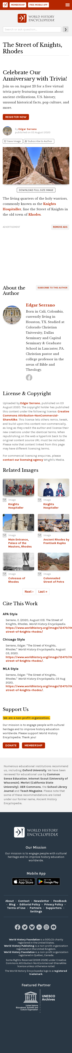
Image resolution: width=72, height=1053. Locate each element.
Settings (36, 911)
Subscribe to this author (52, 287)
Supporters (54, 908)
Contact (24, 901)
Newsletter (41, 901)
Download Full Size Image (36, 190)
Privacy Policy (53, 904)
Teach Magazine (31, 791)
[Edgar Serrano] (29, 377)
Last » (42, 591)
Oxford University (34, 770)
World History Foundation (24, 939)
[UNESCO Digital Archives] (36, 1000)
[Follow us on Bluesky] (32, 929)
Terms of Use (16, 908)
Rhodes (34, 214)
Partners (36, 908)
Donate (11, 745)
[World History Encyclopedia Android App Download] (48, 882)
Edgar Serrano (27, 129)
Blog (12, 904)
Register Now (15, 117)
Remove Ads (60, 227)
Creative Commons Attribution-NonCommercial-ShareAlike (36, 415)
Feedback (60, 901)
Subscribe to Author (38, 141)
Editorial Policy (30, 904)
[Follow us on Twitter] (25, 929)
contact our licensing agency (23, 459)
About (9, 901)
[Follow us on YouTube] (54, 929)
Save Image (12, 141)
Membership (18, 5)
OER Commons (30, 787)
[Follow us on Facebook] (18, 929)
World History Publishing (19, 945)
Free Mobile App (38, 5)
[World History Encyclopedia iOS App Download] (23, 882)
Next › (29, 591)
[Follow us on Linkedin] (39, 929)
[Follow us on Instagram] (47, 929)
